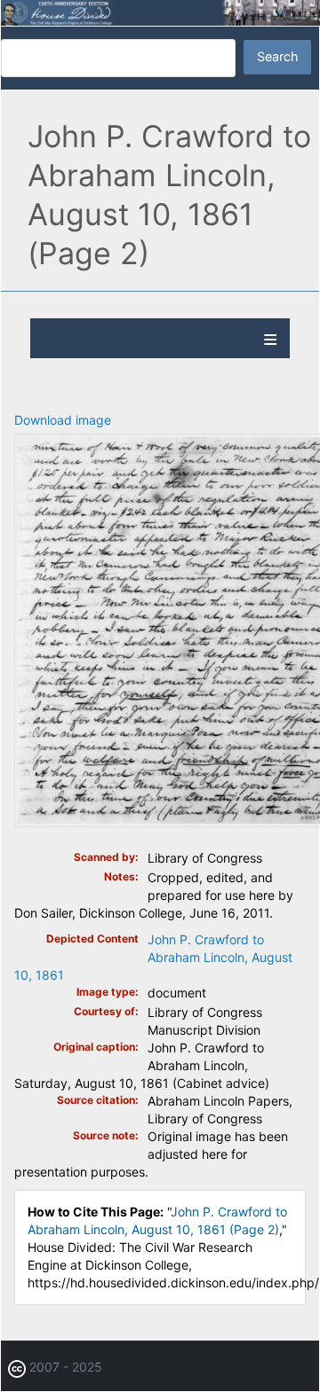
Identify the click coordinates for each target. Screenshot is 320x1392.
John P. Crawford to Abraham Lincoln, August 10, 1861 (153, 957)
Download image (62, 419)
